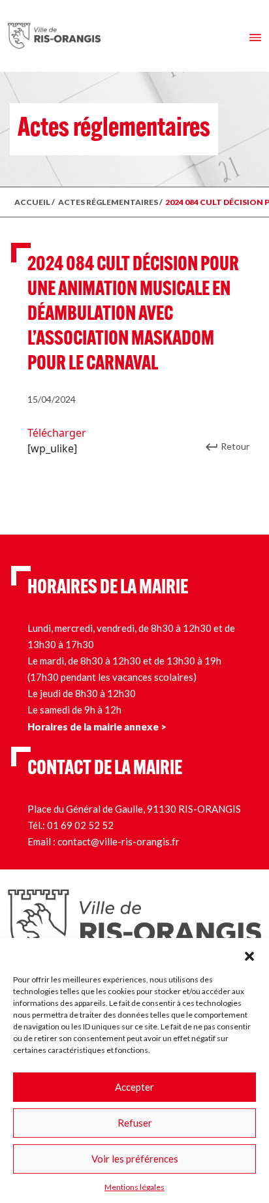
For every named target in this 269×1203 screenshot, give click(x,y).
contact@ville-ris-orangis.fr (118, 841)
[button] (249, 954)
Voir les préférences (134, 1158)
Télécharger (56, 433)
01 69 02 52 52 (80, 825)
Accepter (134, 1087)
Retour (235, 446)
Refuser (135, 1123)
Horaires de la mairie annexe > (96, 726)
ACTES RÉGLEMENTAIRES (108, 202)
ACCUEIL (32, 202)
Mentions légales (134, 1187)
